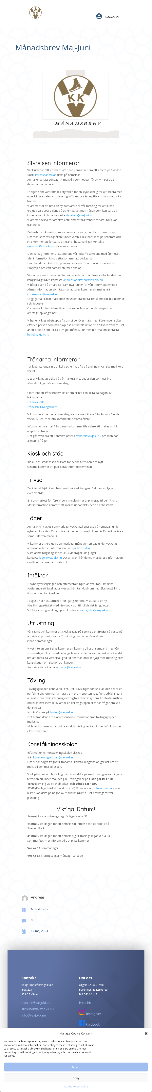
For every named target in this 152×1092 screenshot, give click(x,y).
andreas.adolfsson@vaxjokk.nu (83, 280)
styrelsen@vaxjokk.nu (79, 215)
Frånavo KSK (35, 402)
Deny (76, 1078)
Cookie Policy (71, 1086)
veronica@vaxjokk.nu (69, 667)
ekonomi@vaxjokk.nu (41, 246)
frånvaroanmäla (104, 788)
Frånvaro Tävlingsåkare (42, 407)
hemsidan (83, 548)
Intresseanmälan (45, 175)
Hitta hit (85, 1003)
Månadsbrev (39, 909)
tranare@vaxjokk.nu (88, 436)
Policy (84, 1086)
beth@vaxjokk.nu (38, 334)
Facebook (92, 1024)
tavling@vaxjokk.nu (62, 712)
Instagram (93, 1014)
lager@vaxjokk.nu (50, 557)
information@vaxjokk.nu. (43, 294)
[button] (146, 1033)
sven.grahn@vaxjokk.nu (94, 610)
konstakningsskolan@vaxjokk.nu (53, 757)
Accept (76, 1067)
